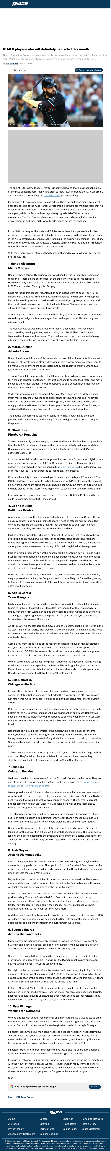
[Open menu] (7, 4)
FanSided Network (92, 1118)
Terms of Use (47, 1128)
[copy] (25, 70)
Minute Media (16, 1141)
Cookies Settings (49, 1133)
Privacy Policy (16, 1128)
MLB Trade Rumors (25, 1097)
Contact (44, 1118)
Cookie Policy (70, 1128)
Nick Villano (12, 63)
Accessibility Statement (21, 1133)
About (11, 1118)
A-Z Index (13, 1123)
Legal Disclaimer (91, 1128)
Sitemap (44, 1123)
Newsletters (69, 1123)
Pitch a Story (89, 1123)
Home (11, 1097)
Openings (68, 1118)
